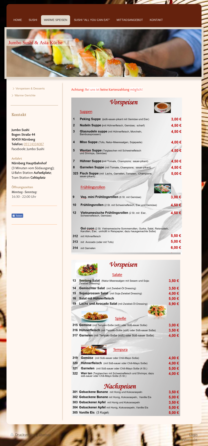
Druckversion (25, 435)
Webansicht (188, 439)
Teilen (18, 215)
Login (193, 435)
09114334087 (34, 144)
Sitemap (44, 435)
